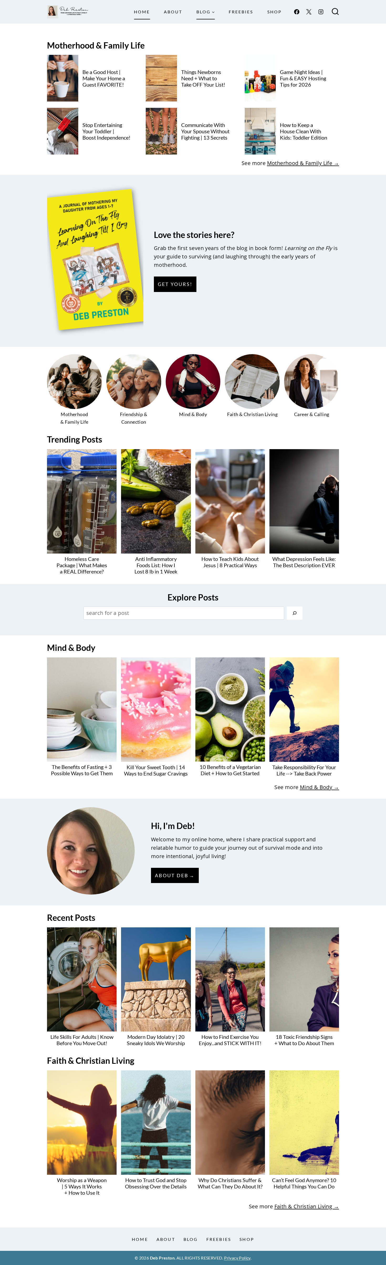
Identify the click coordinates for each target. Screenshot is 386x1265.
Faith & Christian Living (90, 1060)
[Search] (294, 613)
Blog (191, 1239)
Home (142, 11)
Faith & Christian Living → (306, 1206)
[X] (309, 12)
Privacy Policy (237, 1257)
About (173, 11)
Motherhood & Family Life (96, 45)
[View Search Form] (335, 12)
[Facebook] (296, 12)
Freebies (241, 11)
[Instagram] (321, 12)
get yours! (175, 284)
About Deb (172, 875)
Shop (274, 11)
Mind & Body (71, 647)
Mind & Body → (319, 787)
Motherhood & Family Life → (303, 163)
